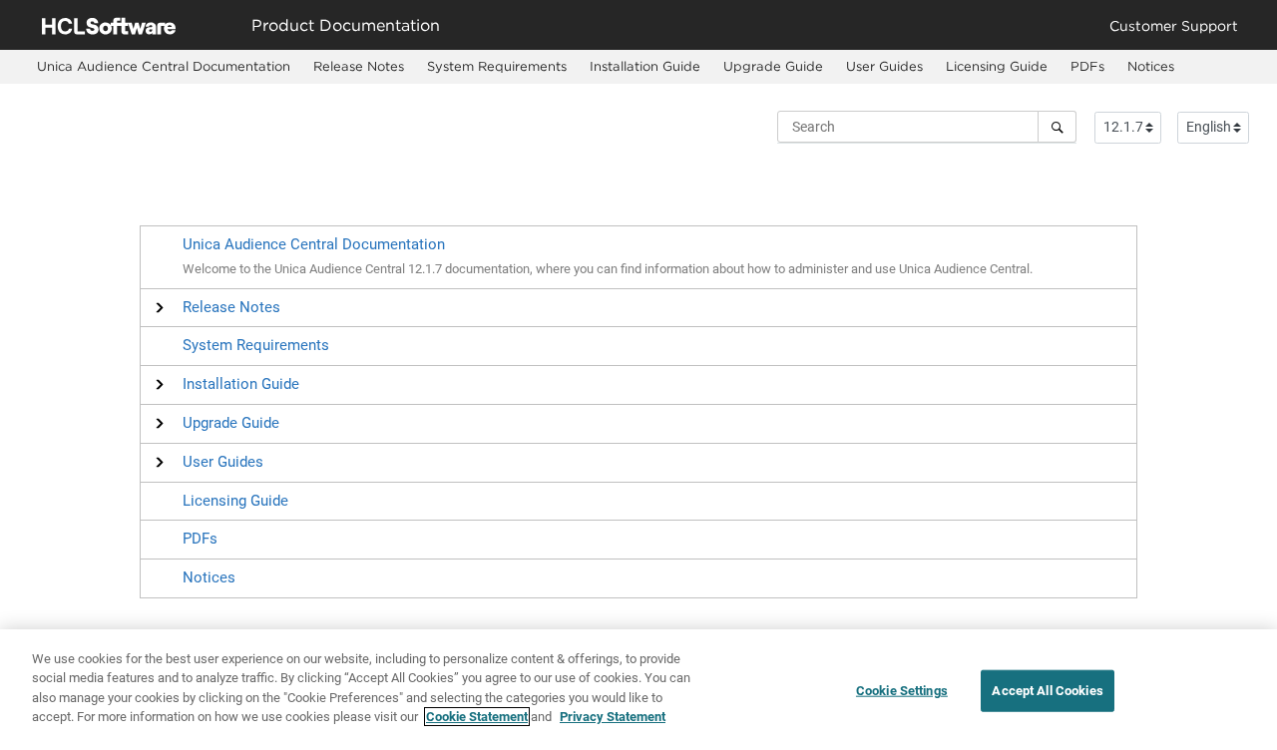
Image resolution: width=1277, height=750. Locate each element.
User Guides (884, 66)
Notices (1150, 66)
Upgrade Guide (773, 66)
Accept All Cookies (1047, 690)
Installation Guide (645, 66)
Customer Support (1173, 25)
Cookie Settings (902, 690)
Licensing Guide (997, 66)
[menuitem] (163, 67)
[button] (231, 307)
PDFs (1087, 66)
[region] (638, 689)
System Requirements (497, 66)
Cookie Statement (477, 716)
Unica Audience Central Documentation (163, 66)
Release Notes (358, 66)
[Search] (1057, 127)
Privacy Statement (612, 716)
